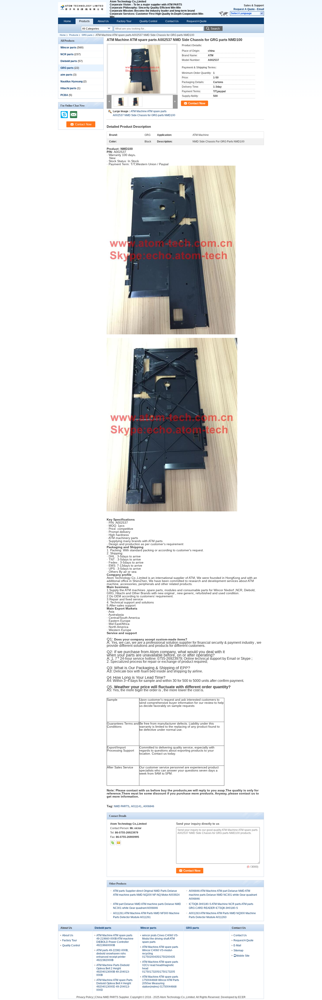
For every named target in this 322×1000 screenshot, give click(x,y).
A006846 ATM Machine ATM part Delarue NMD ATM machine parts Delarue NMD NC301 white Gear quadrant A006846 (223, 894)
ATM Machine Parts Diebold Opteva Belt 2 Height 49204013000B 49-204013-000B (113, 970)
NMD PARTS (121, 806)
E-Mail (237, 945)
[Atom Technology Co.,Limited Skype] (112, 842)
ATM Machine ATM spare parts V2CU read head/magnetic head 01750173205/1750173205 (160, 966)
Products (84, 21)
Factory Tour (124, 21)
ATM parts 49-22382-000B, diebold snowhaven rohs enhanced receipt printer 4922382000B (112, 955)
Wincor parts (68, 47)
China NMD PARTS (106, 997)
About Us (103, 21)
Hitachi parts (68, 88)
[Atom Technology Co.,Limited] (262, 14)
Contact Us (172, 21)
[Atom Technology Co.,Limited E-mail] (118, 842)
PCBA (64, 95)
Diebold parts (68, 61)
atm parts (66, 74)
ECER (242, 997)
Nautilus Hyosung (71, 81)
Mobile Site (242, 955)
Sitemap (238, 950)
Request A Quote (244, 9)
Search (215, 28)
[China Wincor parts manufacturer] (82, 9)
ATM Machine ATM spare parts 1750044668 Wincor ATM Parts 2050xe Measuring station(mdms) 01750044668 (160, 981)
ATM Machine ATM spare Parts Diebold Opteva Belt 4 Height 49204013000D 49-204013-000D (114, 985)
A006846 (148, 806)
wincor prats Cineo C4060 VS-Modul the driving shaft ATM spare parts (160, 938)
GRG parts (87, 35)
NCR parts (67, 54)
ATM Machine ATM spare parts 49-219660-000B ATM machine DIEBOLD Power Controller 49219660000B (114, 940)
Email (260, 9)
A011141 (136, 806)
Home (67, 21)
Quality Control (148, 21)
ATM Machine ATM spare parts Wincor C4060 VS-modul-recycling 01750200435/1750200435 (160, 951)
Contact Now (196, 103)
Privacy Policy (84, 997)
